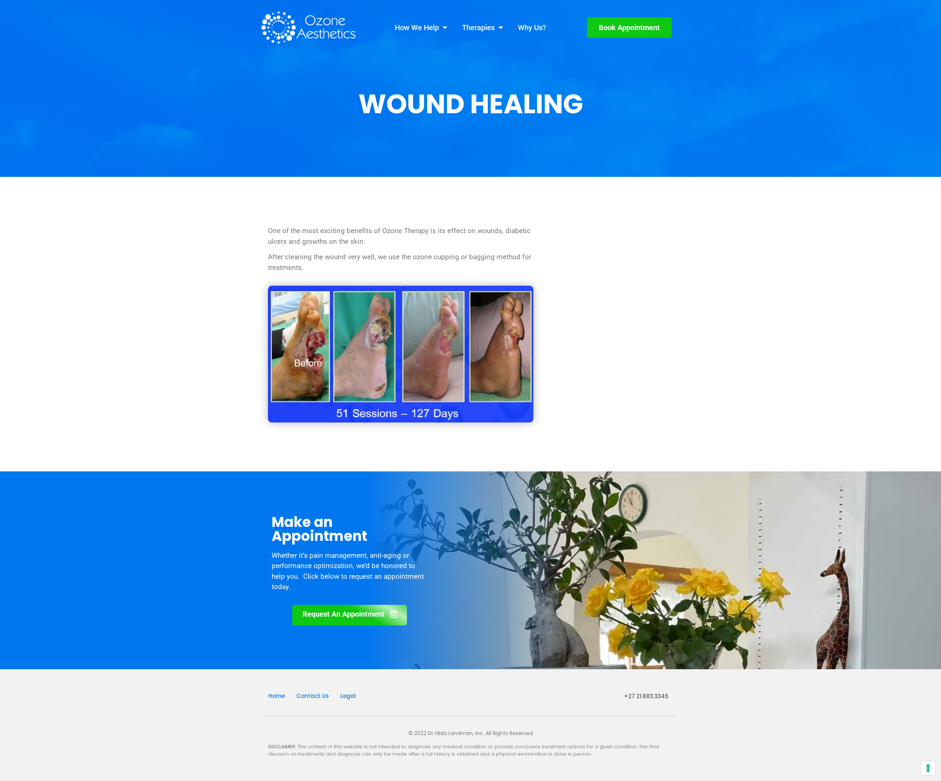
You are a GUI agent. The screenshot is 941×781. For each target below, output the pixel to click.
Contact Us (312, 696)
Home (276, 696)
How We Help (417, 27)
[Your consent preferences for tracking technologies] (928, 768)
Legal (348, 696)
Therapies (478, 27)
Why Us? (532, 27)
